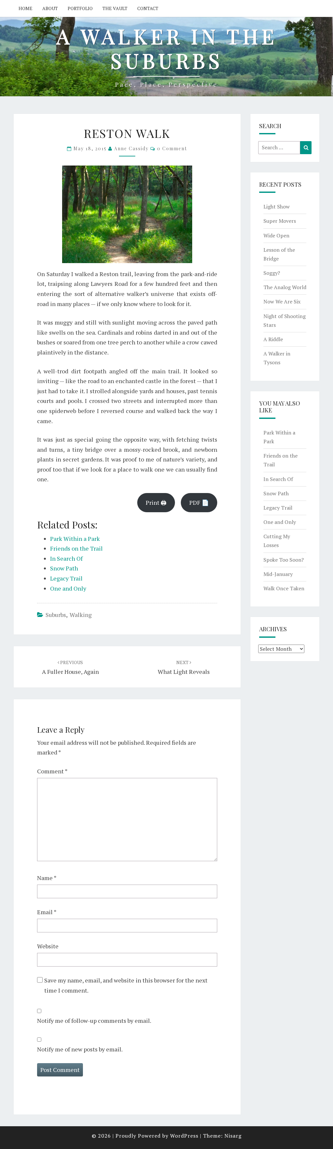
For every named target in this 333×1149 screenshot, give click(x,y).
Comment (52, 771)
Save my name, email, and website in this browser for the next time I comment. (125, 985)
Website (48, 946)
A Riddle (273, 339)
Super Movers (279, 220)
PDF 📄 (199, 502)
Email (47, 912)
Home (26, 8)
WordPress (184, 1135)
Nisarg (233, 1135)
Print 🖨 (156, 502)
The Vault (114, 8)
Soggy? (271, 272)
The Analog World (284, 287)
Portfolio (80, 8)
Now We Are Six (281, 301)
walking (81, 615)
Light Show (276, 206)
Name (47, 878)
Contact (147, 8)
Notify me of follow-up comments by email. (94, 1020)
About (50, 8)
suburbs (56, 615)
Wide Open (276, 235)
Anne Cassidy (131, 148)
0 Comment (172, 148)
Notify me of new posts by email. (80, 1049)
